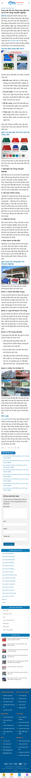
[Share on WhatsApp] (2, 448)
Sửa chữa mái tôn (8, 701)
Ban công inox (7, 747)
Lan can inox (6, 741)
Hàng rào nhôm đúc (24, 752)
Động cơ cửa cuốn (24, 725)
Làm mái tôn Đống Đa (8, 562)
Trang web (6, 536)
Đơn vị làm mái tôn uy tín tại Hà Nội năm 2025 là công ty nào (17, 678)
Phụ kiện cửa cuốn (24, 728)
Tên (4, 521)
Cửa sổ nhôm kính (8, 725)
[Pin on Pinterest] (15, 448)
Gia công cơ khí (7, 613)
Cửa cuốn (5, 610)
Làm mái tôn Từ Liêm (8, 596)
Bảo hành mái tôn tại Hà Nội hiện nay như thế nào (17, 656)
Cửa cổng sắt (22, 695)
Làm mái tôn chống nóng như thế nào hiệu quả (17, 673)
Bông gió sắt (22, 707)
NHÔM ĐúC (19, 737)
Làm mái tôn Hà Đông (8, 568)
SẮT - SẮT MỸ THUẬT (22, 692)
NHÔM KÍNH (4, 713)
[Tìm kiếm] (29, 3)
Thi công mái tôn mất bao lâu (15, 666)
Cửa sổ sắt (22, 704)
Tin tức (4, 602)
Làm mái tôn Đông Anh (7, 8)
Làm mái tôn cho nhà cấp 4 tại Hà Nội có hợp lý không (17, 650)
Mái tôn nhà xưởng (8, 698)
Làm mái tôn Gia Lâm (8, 565)
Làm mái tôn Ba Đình (8, 553)
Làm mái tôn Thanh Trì (8, 590)
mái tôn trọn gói (7, 710)
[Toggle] (28, 610)
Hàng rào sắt (22, 698)
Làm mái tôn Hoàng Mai (8, 581)
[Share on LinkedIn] (18, 448)
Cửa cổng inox (7, 744)
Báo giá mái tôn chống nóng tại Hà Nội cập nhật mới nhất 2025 (17, 661)
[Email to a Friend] (12, 448)
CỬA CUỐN (19, 713)
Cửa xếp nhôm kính (8, 728)
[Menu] (2, 3)
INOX (2, 737)
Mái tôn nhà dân (7, 695)
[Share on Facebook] (5, 448)
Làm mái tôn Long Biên (8, 584)
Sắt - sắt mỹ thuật (8, 630)
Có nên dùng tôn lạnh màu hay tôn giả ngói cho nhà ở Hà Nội (17, 639)
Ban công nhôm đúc (24, 741)
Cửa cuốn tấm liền (24, 722)
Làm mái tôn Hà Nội (7, 571)
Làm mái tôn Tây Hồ (7, 587)
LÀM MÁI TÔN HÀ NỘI (7, 692)
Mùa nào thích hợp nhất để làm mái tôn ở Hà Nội (17, 644)
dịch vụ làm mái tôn (14, 40)
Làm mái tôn (5, 419)
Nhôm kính (6, 626)
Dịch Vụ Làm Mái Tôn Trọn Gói (13, 132)
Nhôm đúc (6, 623)
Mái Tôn (4, 599)
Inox (4, 617)
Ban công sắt (22, 701)
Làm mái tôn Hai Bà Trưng (9, 575)
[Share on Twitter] (8, 448)
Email (5, 528)
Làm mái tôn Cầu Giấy (8, 556)
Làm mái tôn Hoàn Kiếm (8, 578)
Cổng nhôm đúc (23, 744)
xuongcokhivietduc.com (20, 766)
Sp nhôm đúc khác (24, 755)
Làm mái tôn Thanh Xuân (9, 593)
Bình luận (6, 506)
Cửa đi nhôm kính (8, 717)
